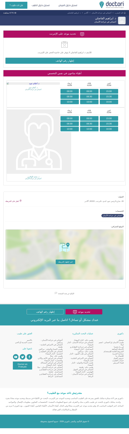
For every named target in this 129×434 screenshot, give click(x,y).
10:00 (89, 102)
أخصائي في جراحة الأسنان (101, 13)
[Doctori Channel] (16, 357)
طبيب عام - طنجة (86, 367)
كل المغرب (119, 13)
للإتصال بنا (120, 356)
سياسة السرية (118, 354)
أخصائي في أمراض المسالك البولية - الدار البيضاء (51, 364)
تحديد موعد (84, 311)
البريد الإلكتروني (41, 320)
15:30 (109, 96)
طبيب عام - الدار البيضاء (83, 340)
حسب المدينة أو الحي (23, 342)
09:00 (89, 91)
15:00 (109, 91)
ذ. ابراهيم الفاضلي (74, 13)
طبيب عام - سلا (56, 356)
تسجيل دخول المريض (67, 5)
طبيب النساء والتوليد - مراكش (51, 349)
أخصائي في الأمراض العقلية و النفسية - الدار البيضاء (51, 352)
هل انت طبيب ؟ (16, 5)
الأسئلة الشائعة (118, 349)
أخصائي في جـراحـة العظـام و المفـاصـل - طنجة (51, 370)
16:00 (109, 102)
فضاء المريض (118, 363)
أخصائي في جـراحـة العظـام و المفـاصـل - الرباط (51, 375)
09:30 (89, 96)
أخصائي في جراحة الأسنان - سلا (50, 367)
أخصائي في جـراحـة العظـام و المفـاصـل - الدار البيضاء (81, 348)
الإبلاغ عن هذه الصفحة (66, 294)
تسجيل (121, 340)
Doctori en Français (22, 365)
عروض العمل (118, 358)
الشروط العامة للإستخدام (114, 351)
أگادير (86, 13)
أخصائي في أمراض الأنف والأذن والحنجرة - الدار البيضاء (50, 359)
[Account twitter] (22, 357)
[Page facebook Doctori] (29, 357)
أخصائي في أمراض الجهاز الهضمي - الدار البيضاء (83, 370)
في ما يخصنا (119, 347)
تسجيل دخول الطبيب (41, 5)
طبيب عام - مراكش (85, 351)
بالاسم (29, 340)
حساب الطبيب (118, 360)
